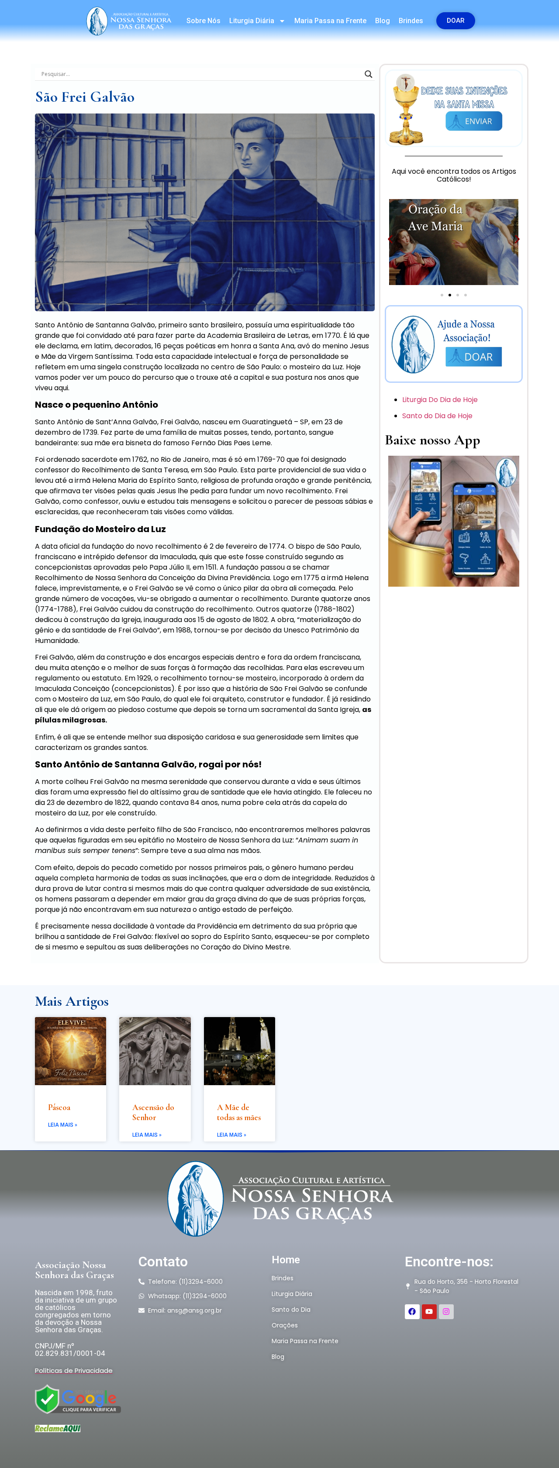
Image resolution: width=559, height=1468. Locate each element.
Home (286, 1260)
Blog (382, 21)
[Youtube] (429, 1311)
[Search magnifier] (368, 74)
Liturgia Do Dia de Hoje (441, 400)
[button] (390, 239)
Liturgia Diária (251, 21)
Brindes (411, 21)
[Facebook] (412, 1311)
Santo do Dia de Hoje (438, 416)
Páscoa (59, 1107)
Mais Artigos (72, 1001)
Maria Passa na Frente (330, 21)
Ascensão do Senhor (153, 1112)
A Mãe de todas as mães (239, 1112)
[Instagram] (446, 1311)
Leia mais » (62, 1125)
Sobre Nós (203, 21)
